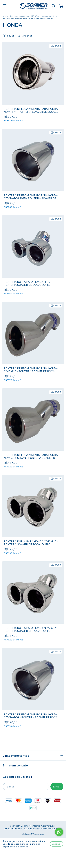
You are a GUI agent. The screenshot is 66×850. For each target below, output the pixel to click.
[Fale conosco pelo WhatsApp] (59, 832)
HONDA (35, 16)
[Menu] (5, 6)
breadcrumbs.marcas (19, 16)
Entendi (56, 843)
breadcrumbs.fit (48, 16)
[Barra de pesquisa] (53, 6)
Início (5, 16)
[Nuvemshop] (33, 834)
